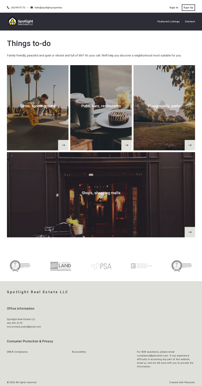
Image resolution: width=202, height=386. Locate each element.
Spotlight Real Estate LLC (37, 292)
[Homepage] (21, 21)
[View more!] (63, 145)
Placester (189, 382)
